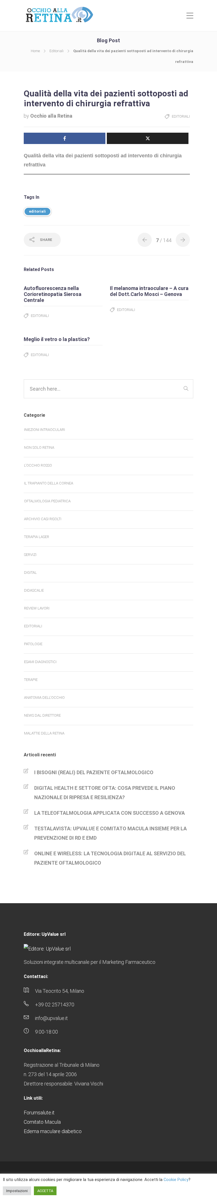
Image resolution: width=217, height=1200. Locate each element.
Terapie (31, 680)
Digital (30, 572)
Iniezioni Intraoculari (44, 429)
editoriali (37, 211)
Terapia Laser (36, 537)
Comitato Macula (42, 1122)
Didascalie (34, 590)
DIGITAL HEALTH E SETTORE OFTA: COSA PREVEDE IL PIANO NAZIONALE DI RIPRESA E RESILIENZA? (104, 792)
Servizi (30, 555)
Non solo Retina (39, 447)
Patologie (33, 644)
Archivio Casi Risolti (42, 519)
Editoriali (56, 51)
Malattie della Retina (44, 733)
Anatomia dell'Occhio (44, 697)
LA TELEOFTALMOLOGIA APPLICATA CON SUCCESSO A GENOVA (109, 813)
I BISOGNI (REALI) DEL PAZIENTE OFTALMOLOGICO (93, 772)
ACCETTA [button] (45, 1191)
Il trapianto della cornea (48, 483)
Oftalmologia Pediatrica (47, 501)
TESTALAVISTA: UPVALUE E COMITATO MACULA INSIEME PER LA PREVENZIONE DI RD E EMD (110, 833)
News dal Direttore (42, 715)
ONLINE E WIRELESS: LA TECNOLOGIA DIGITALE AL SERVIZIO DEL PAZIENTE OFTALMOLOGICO (110, 858)
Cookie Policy (176, 1179)
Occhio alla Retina (51, 116)
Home (35, 51)
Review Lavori (36, 608)
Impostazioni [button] (17, 1191)
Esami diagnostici (40, 662)
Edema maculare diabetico (53, 1131)
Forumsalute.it (39, 1113)
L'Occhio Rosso (38, 465)
